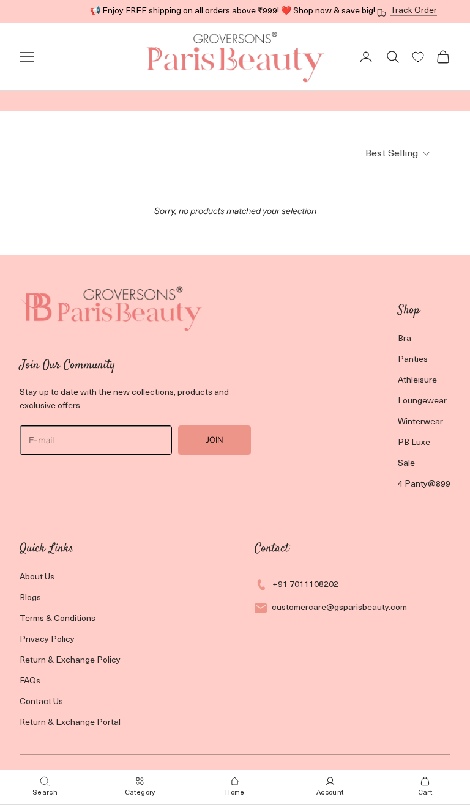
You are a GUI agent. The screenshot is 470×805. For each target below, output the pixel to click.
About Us (37, 577)
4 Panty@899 (424, 484)
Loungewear (422, 401)
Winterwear (420, 422)
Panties (413, 359)
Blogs (30, 598)
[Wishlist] (417, 56)
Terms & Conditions (57, 618)
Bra (404, 339)
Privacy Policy (47, 639)
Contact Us (41, 702)
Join (214, 439)
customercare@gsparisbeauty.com (339, 607)
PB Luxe (414, 442)
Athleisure (417, 380)
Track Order (413, 10)
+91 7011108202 (305, 584)
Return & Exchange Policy (70, 660)
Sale (406, 463)
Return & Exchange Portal (70, 722)
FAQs (30, 681)
